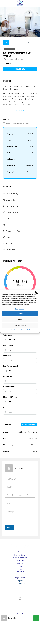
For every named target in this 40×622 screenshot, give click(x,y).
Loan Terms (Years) (10, 366)
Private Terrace (11, 225)
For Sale (6, 49)
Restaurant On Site (13, 231)
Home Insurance (9, 387)
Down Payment (8, 345)
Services (20, 566)
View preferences (20, 325)
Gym (7, 219)
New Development (20, 558)
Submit (10, 527)
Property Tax (8, 376)
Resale (13, 49)
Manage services (19, 309)
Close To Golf (11, 200)
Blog (20, 569)
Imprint (29, 329)
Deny (20, 319)
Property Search (20, 555)
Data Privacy (21, 329)
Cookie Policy (13, 329)
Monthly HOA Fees (10, 397)
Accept (20, 313)
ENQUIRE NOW (20, 69)
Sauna (8, 237)
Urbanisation (10, 250)
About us (20, 563)
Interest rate (7, 356)
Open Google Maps (29, 424)
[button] (37, 292)
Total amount (8, 335)
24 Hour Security (12, 194)
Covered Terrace (12, 212)
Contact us (20, 572)
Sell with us (20, 561)
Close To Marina (12, 206)
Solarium (9, 244)
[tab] (6, 42)
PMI (4, 407)
